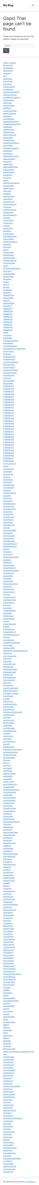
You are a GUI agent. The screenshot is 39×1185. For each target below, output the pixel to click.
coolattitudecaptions (11, 97)
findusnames (8, 707)
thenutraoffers (9, 1017)
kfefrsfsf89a (8, 298)
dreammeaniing (9, 624)
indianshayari (8, 170)
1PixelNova (7, 907)
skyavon (6, 594)
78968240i (7, 322)
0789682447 (8, 421)
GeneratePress (30, 1182)
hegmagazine (8, 538)
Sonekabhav (8, 68)
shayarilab (7, 779)
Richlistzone (8, 138)
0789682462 (8, 461)
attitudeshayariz (10, 236)
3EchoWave (8, 913)
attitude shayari (9, 808)
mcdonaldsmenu (10, 704)
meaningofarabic (10, 669)
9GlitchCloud (8, 929)
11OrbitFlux (7, 934)
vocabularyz (8, 1081)
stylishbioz (7, 1113)
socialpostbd (8, 100)
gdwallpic (7, 560)
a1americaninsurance (12, 974)
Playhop (6, 637)
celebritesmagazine (11, 183)
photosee (7, 683)
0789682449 (8, 426)
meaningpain (8, 1092)
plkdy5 (6, 995)
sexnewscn (7, 1036)
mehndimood (8, 640)
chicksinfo (7, 824)
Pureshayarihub (9, 792)
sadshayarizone (9, 210)
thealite (6, 627)
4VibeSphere (8, 915)
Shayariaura (8, 1116)
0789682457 (8, 448)
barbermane (8, 872)
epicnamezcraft (9, 1110)
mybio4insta (8, 1062)
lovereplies (7, 814)
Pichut (5, 466)
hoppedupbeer (9, 998)
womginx (7, 733)
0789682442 (8, 410)
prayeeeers (7, 587)
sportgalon (7, 768)
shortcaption (8, 1145)
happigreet (7, 127)
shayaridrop (8, 474)
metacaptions (8, 589)
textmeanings (8, 381)
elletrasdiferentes (10, 167)
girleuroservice (9, 1049)
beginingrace (8, 188)
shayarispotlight (9, 530)
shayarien (7, 1156)
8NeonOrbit (8, 926)
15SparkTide (8, 942)
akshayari (7, 490)
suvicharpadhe (9, 1070)
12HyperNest (8, 937)
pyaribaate (7, 338)
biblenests (7, 562)
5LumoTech (8, 918)
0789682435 (8, 391)
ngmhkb (6, 301)
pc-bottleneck (9, 728)
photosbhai (7, 154)
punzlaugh (7, 608)
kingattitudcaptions (11, 122)
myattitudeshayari (10, 341)
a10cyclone (7, 993)
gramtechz (7, 653)
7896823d (7, 309)
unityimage (7, 771)
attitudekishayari (10, 544)
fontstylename (9, 263)
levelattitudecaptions (12, 124)
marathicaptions (10, 260)
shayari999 (8, 81)
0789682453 (8, 437)
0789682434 (8, 389)
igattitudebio (8, 958)
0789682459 (8, 453)
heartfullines (8, 1076)
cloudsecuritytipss (10, 370)
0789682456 (8, 445)
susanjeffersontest (11, 1001)
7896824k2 (8, 327)
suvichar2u (7, 1161)
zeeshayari (7, 482)
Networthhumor (9, 135)
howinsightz (8, 533)
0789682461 (8, 458)
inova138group (9, 977)
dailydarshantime (10, 752)
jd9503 (6, 1025)
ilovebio (6, 287)
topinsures (7, 103)
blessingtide (8, 383)
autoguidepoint (9, 611)
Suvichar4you (8, 506)
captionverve (8, 1105)
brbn (5, 76)
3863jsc (6, 1027)
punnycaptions (9, 742)
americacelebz (9, 1094)
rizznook (6, 528)
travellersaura (9, 517)
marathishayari (9, 597)
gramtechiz (7, 830)
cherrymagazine (9, 656)
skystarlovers (8, 573)
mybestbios (8, 480)
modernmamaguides (11, 1086)
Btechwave (7, 838)
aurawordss (8, 576)
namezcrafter (8, 1057)
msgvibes (7, 1129)
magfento (7, 846)
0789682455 (8, 442)
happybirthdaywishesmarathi (15, 651)
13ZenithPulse (9, 939)
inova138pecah (9, 979)
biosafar (6, 699)
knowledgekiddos (10, 905)
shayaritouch (8, 351)
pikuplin (6, 549)
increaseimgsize (10, 755)
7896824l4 (7, 330)
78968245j (7, 325)
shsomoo (7, 987)
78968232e (8, 311)
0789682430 (8, 405)
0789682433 (8, 386)
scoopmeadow (9, 568)
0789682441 (8, 407)
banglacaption (9, 87)
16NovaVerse (8, 945)
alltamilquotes (9, 525)
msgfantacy (8, 223)
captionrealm (8, 963)
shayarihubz (8, 581)
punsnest (7, 605)
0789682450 (8, 429)
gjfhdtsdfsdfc (8, 303)
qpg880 (6, 990)
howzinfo (7, 496)
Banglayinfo (8, 65)
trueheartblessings (11, 570)
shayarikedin (8, 1164)
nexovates (7, 739)
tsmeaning (7, 552)
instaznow (7, 1078)
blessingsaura (9, 592)
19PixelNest (8, 953)
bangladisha (8, 89)
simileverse (7, 512)
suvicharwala (8, 1060)
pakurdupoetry (9, 159)
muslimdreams (9, 758)
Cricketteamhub (9, 731)
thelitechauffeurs (10, 242)
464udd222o (8, 295)
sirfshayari (7, 894)
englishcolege (9, 878)
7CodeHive (7, 923)
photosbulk (7, 151)
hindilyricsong (9, 819)
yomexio (6, 226)
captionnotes (8, 129)
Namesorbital (8, 723)
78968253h (8, 319)
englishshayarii (9, 357)
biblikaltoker (8, 827)
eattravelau (8, 1150)
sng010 (6, 1009)
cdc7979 (7, 1003)
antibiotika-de (9, 971)
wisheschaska (9, 899)
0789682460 (8, 456)
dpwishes (7, 231)
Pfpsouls (6, 760)
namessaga (8, 816)
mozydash (7, 84)
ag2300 (6, 1014)
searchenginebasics (11, 822)
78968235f (7, 314)
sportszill (7, 766)
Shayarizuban (9, 105)
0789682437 (8, 397)
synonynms (8, 554)
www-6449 (8, 1011)
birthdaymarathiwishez (12, 1118)
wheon (6, 250)
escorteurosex (9, 982)
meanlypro (7, 1134)
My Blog (8, 5)
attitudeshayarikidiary (12, 1158)
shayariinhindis (9, 664)
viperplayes (8, 199)
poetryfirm (7, 659)
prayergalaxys (9, 603)
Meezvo (6, 886)
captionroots (8, 469)
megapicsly (7, 902)
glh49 (5, 1019)
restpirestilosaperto (11, 92)
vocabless (7, 888)
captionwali (8, 164)
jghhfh (5, 333)
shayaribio (7, 661)
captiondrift (8, 1108)
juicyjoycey (7, 498)
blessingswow (9, 1132)
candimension (9, 715)
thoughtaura (8, 343)
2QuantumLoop (9, 910)
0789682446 (8, 418)
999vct (6, 1038)
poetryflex (7, 1124)
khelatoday (7, 79)
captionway (8, 1089)
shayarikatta (8, 897)
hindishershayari (10, 95)
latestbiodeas (9, 747)
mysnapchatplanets (11, 635)
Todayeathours (9, 632)
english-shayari (9, 63)
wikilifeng (7, 108)
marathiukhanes (10, 215)
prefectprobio (8, 132)
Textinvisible (8, 220)
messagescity (9, 375)
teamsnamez (8, 186)
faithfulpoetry (8, 255)
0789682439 (8, 402)
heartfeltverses (9, 843)
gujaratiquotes (9, 258)
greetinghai (7, 795)
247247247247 (9, 464)
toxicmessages (9, 798)
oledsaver (7, 354)
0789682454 (8, 439)
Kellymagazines (9, 677)
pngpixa (6, 1140)
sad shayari (8, 806)
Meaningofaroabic (10, 832)
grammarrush (8, 202)
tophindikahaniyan (10, 156)
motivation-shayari (11, 693)
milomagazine (9, 196)
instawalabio (8, 252)
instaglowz (7, 578)
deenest (6, 883)
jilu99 (5, 1033)
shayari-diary (8, 782)
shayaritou (7, 162)
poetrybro (7, 191)
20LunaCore (8, 955)
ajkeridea (7, 244)
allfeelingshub (9, 966)
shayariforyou (8, 709)
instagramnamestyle (11, 643)
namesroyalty (8, 720)
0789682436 (8, 394)
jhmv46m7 (7, 306)
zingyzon (7, 477)
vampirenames (9, 800)
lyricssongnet (8, 488)
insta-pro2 (7, 271)
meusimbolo (8, 1172)
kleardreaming (9, 891)
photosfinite (8, 71)
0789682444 (8, 415)
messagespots (9, 811)
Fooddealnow (8, 629)
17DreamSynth (9, 947)
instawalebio (8, 1068)
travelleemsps (9, 541)
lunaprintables (9, 367)
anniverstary (8, 685)
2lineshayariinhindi (11, 557)
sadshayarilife (9, 648)
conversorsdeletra (10, 362)
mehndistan (8, 522)
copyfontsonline (9, 600)
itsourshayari (8, 961)
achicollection (8, 485)
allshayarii (7, 116)
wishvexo (7, 1102)
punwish (6, 744)
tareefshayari (8, 1073)
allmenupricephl (9, 672)
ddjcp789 (7, 1043)
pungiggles (7, 472)
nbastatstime (8, 787)
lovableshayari (9, 359)
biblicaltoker (8, 667)
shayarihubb (8, 277)
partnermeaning (9, 204)
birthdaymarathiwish (11, 268)
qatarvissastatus (10, 784)
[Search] (6, 50)
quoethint (7, 293)
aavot (5, 266)
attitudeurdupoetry (11, 148)
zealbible (7, 194)
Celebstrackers (9, 774)
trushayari (7, 207)
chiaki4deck (8, 520)
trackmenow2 (8, 985)
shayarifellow (8, 239)
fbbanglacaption (10, 1148)
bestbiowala (8, 212)
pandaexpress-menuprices (14, 349)
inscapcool (7, 840)
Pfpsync (6, 763)
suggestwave (8, 565)
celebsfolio (7, 725)
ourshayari (7, 335)
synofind (6, 870)
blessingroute (8, 172)
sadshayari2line (9, 1166)
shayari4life (8, 146)
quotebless (7, 290)
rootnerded (7, 1084)
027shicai (7, 1046)
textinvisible (8, 1126)
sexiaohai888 (8, 1006)
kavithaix (7, 218)
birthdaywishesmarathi (12, 712)
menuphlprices (9, 835)
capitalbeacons (9, 504)
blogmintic (7, 279)
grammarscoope (10, 373)
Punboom (7, 378)
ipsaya (6, 180)
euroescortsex (9, 1022)
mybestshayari (9, 1169)
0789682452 (8, 434)
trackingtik (7, 1030)
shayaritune (8, 675)
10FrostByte (8, 931)
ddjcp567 (7, 1041)
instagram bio (9, 803)
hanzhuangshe (9, 969)
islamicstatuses (9, 113)
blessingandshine (10, 584)
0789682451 (8, 432)
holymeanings (9, 365)
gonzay (6, 621)
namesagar (7, 1137)
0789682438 (8, 399)
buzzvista (7, 178)
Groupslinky (8, 645)
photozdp (7, 247)
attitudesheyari (9, 509)
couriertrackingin (10, 346)
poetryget (7, 717)
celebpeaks (8, 776)
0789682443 (8, 413)
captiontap (7, 613)
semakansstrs (9, 619)
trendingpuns (8, 616)
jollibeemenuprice (10, 691)
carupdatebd (8, 119)
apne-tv (6, 284)
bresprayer (7, 175)
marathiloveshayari (11, 143)
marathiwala (8, 696)
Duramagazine (9, 680)
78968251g (7, 317)
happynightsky (9, 1097)
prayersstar (8, 1100)
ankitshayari (8, 701)
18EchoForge (8, 950)
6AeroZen (7, 921)
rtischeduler (8, 736)
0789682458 (8, 450)
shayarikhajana (9, 1153)
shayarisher (8, 228)
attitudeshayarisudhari (12, 749)
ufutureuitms (8, 514)
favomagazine (9, 536)
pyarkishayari (8, 1065)
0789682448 (8, 423)
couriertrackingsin (10, 688)
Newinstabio (8, 875)
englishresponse (10, 546)
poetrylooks (8, 501)
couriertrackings (10, 111)
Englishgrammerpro (11, 790)
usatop (6, 282)
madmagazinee (9, 493)
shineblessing (9, 140)
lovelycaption (8, 1142)
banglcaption (8, 234)
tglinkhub (7, 73)
